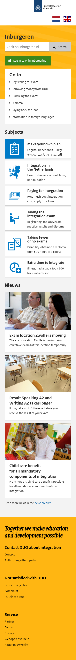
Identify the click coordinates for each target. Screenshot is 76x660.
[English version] (67, 19)
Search (62, 47)
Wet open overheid (17, 639)
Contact (10, 554)
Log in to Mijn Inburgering (29, 60)
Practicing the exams (25, 96)
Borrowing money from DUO (30, 89)
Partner (9, 621)
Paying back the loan (25, 110)
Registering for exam (25, 82)
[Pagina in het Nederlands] (56, 19)
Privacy (9, 633)
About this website (16, 645)
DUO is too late (14, 597)
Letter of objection (16, 585)
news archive (42, 503)
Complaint (11, 591)
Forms (8, 627)
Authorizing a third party (20, 560)
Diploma (17, 103)
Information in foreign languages (33, 117)
